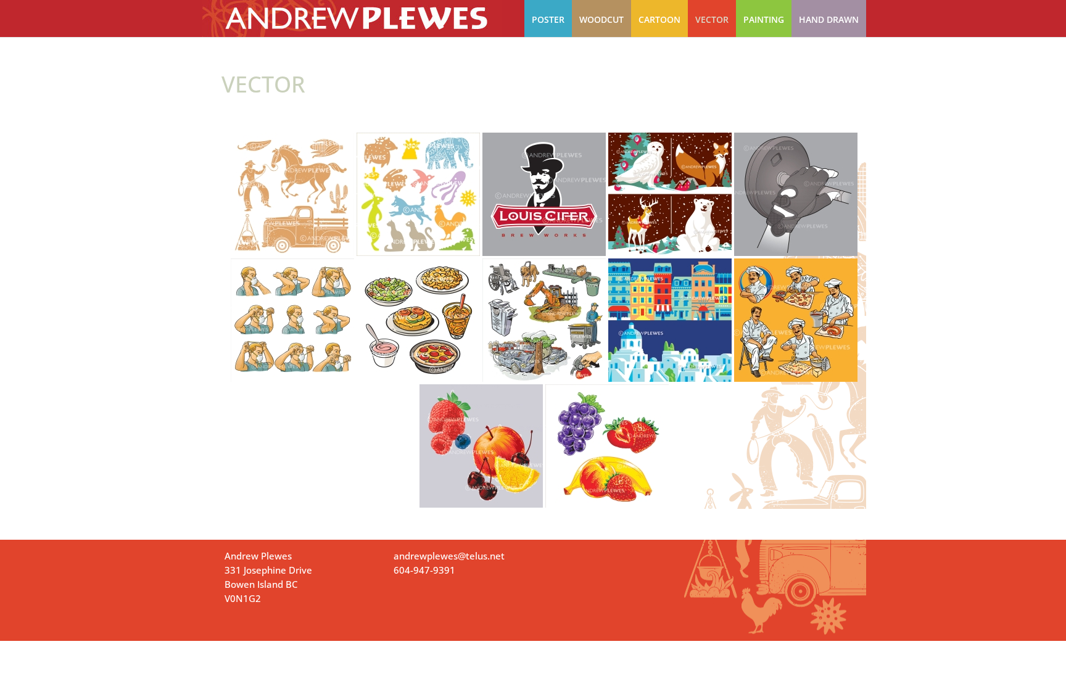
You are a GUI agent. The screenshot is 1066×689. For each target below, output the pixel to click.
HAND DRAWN (829, 19)
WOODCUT (601, 19)
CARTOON (659, 19)
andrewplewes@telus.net (449, 556)
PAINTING (763, 19)
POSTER (548, 19)
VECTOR (712, 19)
